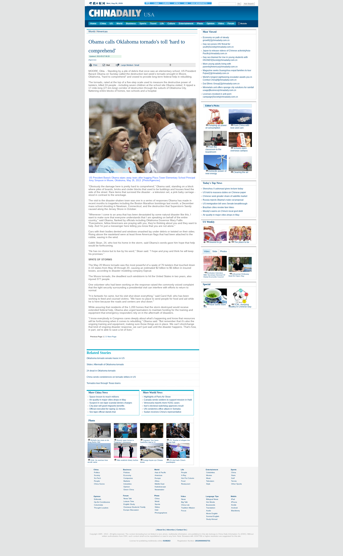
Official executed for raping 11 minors (107, 409)
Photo (200, 23)
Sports (143, 23)
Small (136, 65)
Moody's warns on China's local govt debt (223, 211)
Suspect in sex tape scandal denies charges (110, 403)
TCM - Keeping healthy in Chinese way (240, 305)
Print (95, 65)
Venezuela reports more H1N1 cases (162, 403)
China (103, 23)
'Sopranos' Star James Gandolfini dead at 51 (149, 441)
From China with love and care (239, 126)
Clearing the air (240, 172)
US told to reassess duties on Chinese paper (224, 192)
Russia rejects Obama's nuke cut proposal (223, 200)
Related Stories (99, 353)
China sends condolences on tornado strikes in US (111, 377)
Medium (129, 65)
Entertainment (186, 23)
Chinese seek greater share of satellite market (225, 196)
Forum (231, 23)
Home (93, 23)
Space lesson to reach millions (104, 397)
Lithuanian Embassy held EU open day (238, 275)
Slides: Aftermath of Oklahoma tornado (105, 364)
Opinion (210, 23)
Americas (102, 31)
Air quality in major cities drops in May (107, 400)
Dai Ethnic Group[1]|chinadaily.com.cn (221, 83)
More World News (152, 392)
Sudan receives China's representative (162, 412)
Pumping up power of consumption (216, 126)
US (111, 23)
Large (123, 65)
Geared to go (215, 242)
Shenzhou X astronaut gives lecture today (223, 188)
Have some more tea (215, 305)
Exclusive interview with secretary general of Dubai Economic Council (214, 275)
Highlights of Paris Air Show (157, 397)
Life (162, 23)
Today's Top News (212, 183)
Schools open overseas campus (239, 149)
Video (221, 23)
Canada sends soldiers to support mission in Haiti (168, 400)
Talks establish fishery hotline (127, 460)
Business (131, 23)
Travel (153, 23)
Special (206, 284)
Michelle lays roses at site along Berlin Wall (98, 441)
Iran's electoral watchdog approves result (163, 406)
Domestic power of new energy (215, 172)
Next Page (112, 337)
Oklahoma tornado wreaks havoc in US (106, 358)
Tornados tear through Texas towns (104, 383)
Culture (171, 23)
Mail (108, 65)
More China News (98, 392)
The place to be (241, 242)
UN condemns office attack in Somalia (162, 409)
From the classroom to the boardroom (213, 149)
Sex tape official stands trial (102, 412)
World (119, 23)
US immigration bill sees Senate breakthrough (225, 203)
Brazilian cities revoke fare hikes (218, 207)
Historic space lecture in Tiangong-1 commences (124, 441)
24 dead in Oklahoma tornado (101, 370)
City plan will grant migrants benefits (106, 406)
